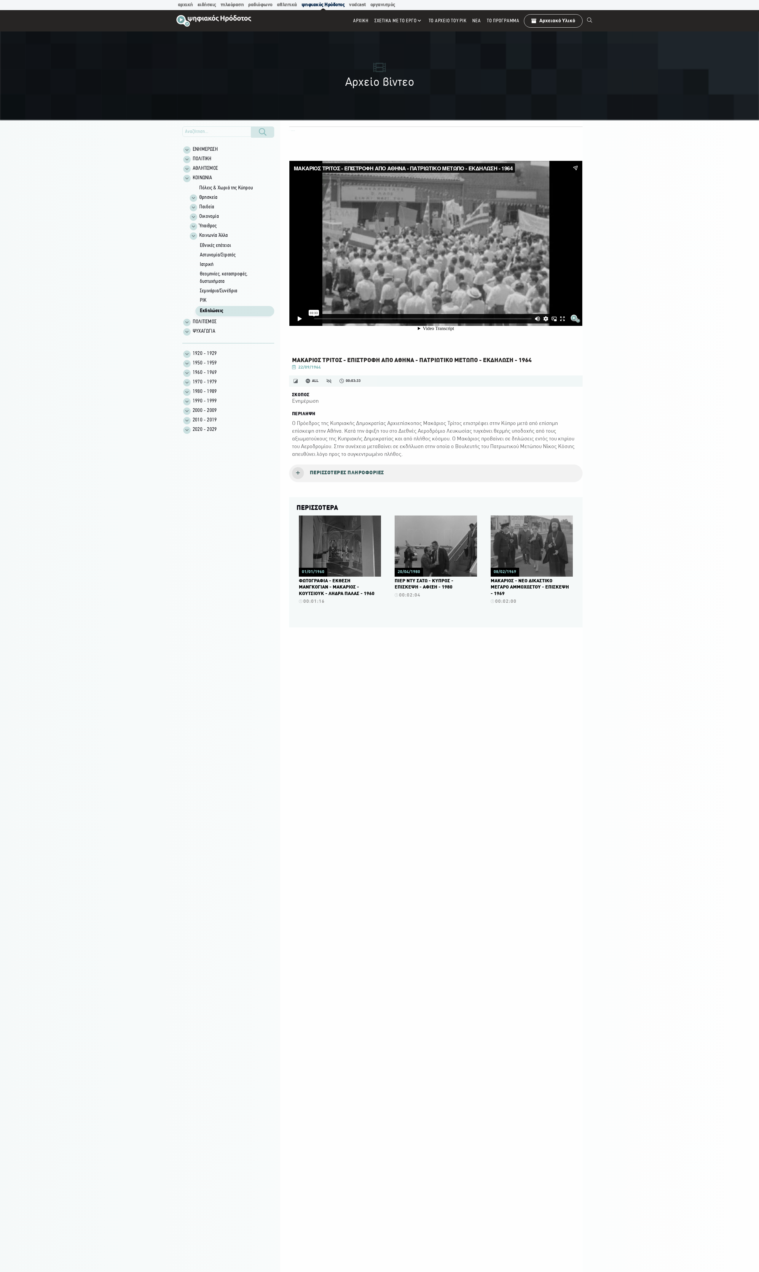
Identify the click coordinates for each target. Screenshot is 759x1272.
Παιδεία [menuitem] (206, 207)
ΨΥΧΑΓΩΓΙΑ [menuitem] (204, 331)
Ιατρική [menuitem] (206, 264)
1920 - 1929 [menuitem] (205, 353)
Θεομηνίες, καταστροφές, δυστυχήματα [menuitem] (224, 278)
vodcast (357, 5)
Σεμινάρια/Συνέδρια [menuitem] (218, 291)
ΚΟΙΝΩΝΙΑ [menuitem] (202, 178)
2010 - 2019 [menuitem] (205, 420)
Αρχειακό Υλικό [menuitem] (557, 21)
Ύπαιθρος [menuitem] (208, 226)
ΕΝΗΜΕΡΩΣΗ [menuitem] (205, 149)
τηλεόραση (232, 5)
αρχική (185, 5)
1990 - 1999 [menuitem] (205, 401)
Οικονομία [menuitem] (209, 216)
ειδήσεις (206, 5)
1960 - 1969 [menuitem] (205, 372)
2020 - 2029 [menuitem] (205, 429)
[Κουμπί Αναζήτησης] (262, 132)
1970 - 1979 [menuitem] (205, 382)
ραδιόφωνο (260, 5)
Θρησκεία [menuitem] (208, 197)
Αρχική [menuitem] (361, 20)
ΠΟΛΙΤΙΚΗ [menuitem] (202, 159)
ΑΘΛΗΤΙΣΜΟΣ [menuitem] (205, 168)
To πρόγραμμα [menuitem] (503, 20)
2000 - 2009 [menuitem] (205, 410)
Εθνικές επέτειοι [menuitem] (215, 245)
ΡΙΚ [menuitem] (203, 300)
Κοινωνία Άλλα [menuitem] (213, 235)
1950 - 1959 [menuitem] (205, 363)
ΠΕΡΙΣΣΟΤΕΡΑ (317, 508)
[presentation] (436, 473)
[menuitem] (589, 20)
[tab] (436, 473)
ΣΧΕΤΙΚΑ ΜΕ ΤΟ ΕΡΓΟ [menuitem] (395, 20)
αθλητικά (287, 5)
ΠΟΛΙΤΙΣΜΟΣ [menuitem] (204, 322)
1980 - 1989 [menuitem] (205, 391)
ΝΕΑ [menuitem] (476, 20)
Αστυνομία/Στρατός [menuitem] (217, 255)
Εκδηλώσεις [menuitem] (211, 311)
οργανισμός (382, 5)
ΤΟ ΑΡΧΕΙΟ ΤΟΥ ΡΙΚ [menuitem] (448, 20)
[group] (231, 250)
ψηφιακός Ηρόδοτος (323, 5)
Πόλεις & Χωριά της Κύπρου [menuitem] (226, 188)
